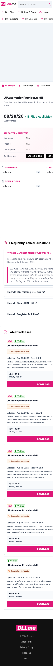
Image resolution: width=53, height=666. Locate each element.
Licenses (26, 652)
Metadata (45, 85)
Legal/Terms (26, 641)
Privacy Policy (26, 647)
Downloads (27, 85)
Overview (10, 85)
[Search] (49, 4)
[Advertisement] (26, 52)
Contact (26, 658)
